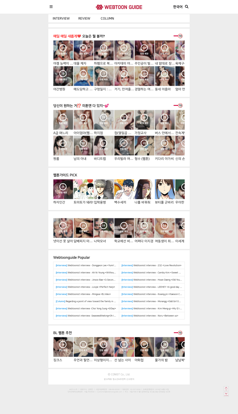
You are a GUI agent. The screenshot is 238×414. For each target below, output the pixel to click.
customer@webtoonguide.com (109, 392)
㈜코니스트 (73, 389)
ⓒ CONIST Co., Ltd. (119, 374)
